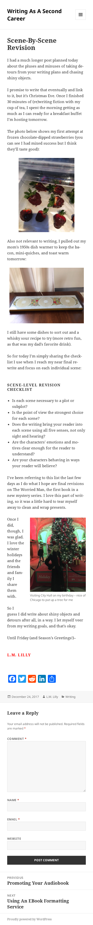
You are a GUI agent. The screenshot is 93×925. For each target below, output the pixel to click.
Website (14, 839)
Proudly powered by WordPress (29, 919)
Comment (17, 739)
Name (13, 800)
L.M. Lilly (52, 697)
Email (13, 819)
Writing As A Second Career (34, 14)
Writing (70, 697)
